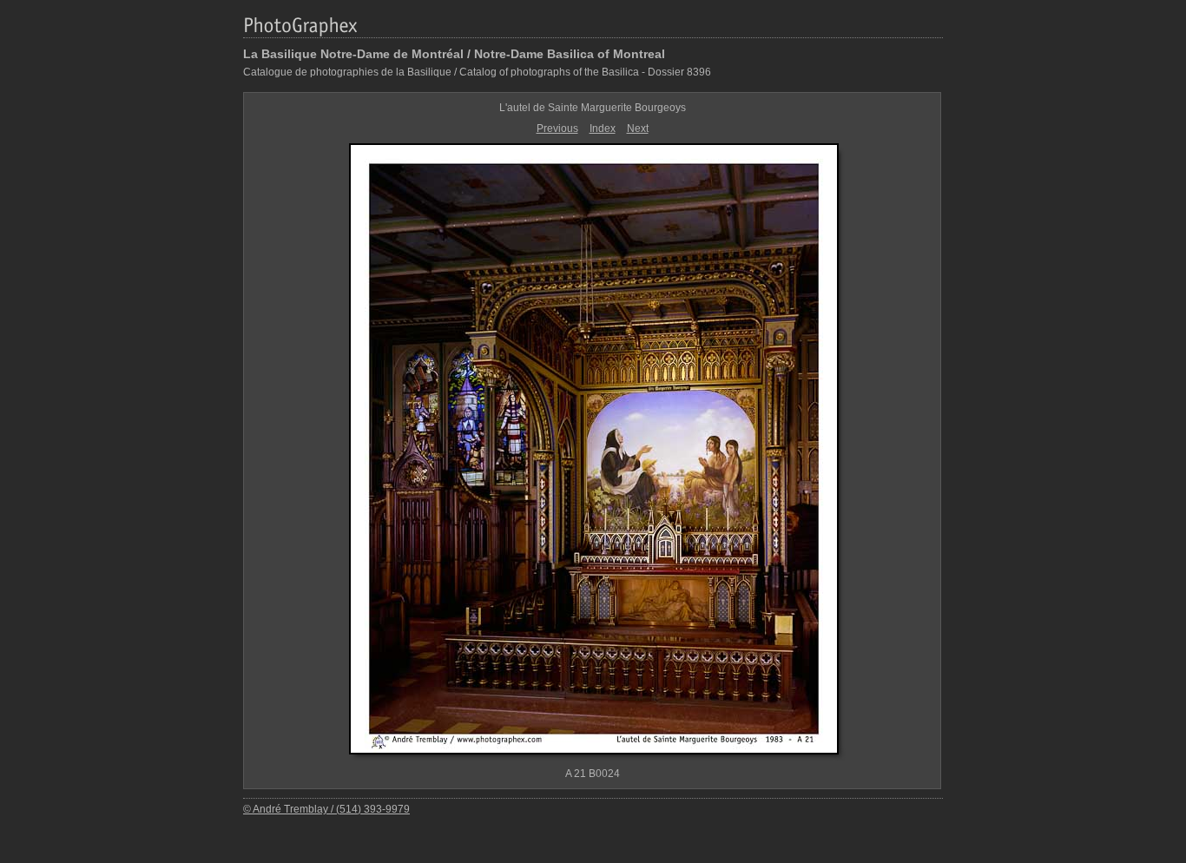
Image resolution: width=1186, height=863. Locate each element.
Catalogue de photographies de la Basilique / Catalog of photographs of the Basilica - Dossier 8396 (477, 72)
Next (638, 128)
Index (603, 128)
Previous (557, 128)
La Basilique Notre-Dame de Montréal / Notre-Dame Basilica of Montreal (454, 54)
